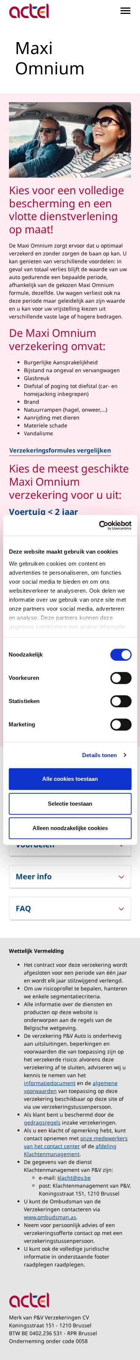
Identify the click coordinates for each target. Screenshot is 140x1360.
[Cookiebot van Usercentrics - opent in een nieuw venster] (99, 525)
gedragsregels (42, 1122)
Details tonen (99, 755)
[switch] (120, 678)
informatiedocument (49, 1083)
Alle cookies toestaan (70, 779)
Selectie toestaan (70, 803)
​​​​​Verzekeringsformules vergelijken (60, 450)
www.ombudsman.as (50, 1217)
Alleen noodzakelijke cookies (70, 828)
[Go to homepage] (29, 10)
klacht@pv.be (74, 1177)
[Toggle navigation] (125, 10)
